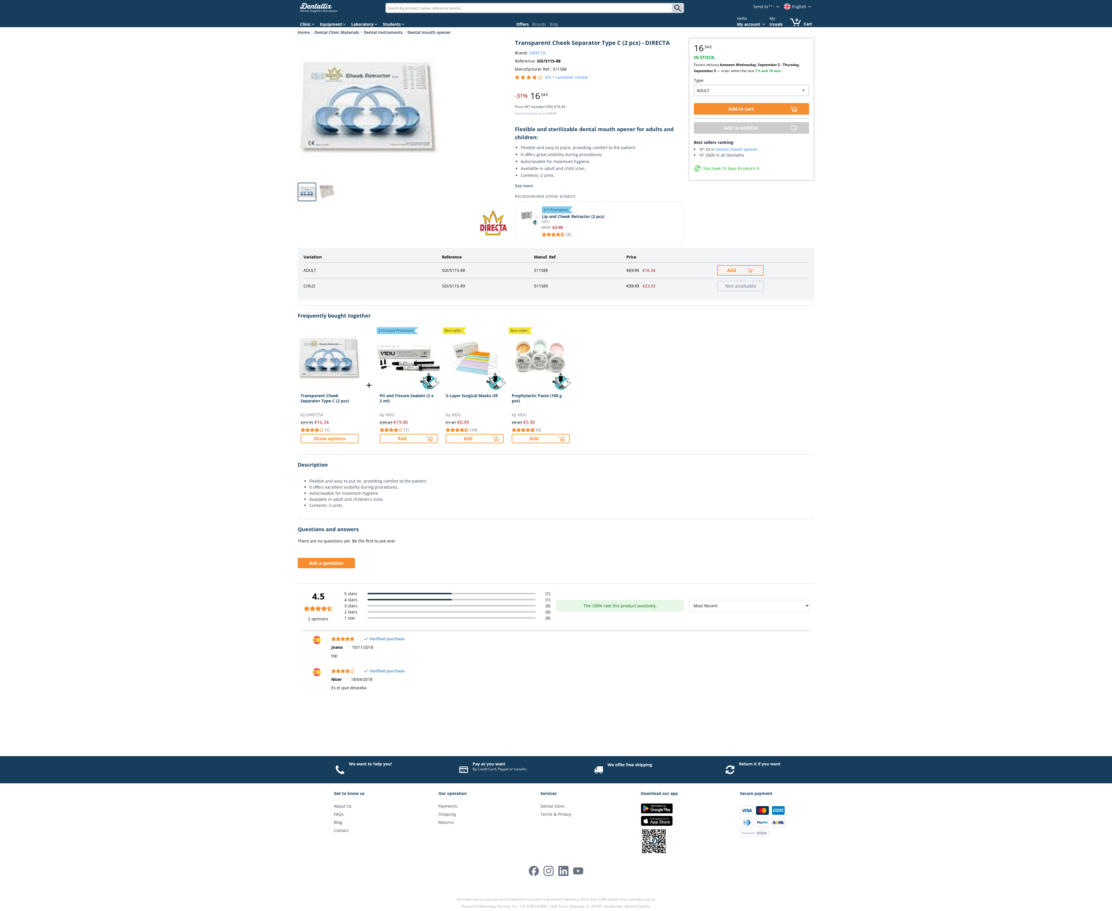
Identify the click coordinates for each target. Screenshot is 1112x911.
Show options (329, 438)
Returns (446, 822)
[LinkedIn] (563, 871)
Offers (522, 24)
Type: (699, 80)
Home (304, 32)
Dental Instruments (383, 32)
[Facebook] (534, 871)
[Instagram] (549, 871)
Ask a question (326, 563)
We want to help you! (370, 764)
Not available (740, 286)
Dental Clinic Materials (336, 32)
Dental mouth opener (429, 32)
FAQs (339, 814)
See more (524, 185)
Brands (539, 24)
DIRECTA (537, 53)
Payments (447, 806)
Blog (554, 24)
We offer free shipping (630, 764)
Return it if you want (759, 764)
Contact (341, 830)
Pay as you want (489, 764)
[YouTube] (578, 871)
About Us (343, 806)
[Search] (678, 8)
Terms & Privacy (555, 814)
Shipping (447, 814)
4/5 (566, 77)
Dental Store (552, 806)
